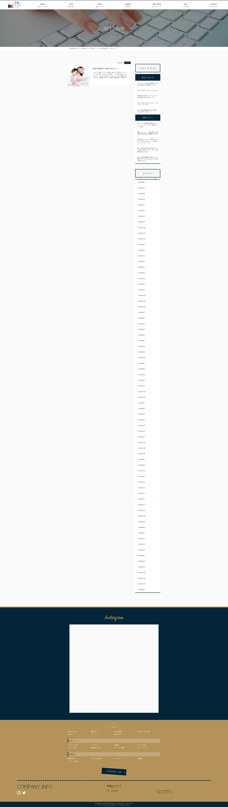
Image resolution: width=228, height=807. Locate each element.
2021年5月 (141, 482)
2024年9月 (141, 312)
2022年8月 (141, 408)
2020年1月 (141, 567)
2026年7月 (141, 188)
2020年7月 (141, 538)
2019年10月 (141, 584)
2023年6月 (141, 369)
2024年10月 (141, 307)
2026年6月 (141, 193)
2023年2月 (141, 380)
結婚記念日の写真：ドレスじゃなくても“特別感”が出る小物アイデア (147, 96)
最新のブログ (147, 117)
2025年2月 (141, 284)
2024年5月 (141, 335)
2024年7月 (141, 323)
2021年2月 (141, 499)
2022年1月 (141, 437)
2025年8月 (141, 250)
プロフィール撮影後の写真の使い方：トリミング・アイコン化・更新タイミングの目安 (147, 125)
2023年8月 (141, 363)
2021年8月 (141, 465)
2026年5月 (141, 199)
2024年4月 (141, 340)
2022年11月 (141, 391)
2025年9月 (141, 244)
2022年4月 (141, 425)
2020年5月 (141, 544)
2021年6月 (141, 476)
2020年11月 (141, 516)
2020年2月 (141, 561)
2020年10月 (141, 521)
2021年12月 (141, 442)
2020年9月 (141, 527)
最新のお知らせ (148, 77)
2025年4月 (141, 273)
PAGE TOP (114, 727)
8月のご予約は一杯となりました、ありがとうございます (147, 103)
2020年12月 (141, 510)
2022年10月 (141, 397)
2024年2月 (141, 346)
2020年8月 (141, 533)
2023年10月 (141, 357)
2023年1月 (141, 386)
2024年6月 (141, 329)
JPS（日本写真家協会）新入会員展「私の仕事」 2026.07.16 (146, 111)
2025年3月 (141, 278)
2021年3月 (141, 493)
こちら (169, 793)
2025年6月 (141, 261)
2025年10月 (141, 239)
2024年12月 (141, 295)
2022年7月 (141, 414)
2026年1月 (141, 222)
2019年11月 (141, 578)
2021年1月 (141, 505)
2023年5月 (141, 374)
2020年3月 (141, 555)
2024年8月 (141, 318)
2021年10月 (141, 454)
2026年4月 (141, 205)
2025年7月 (141, 256)
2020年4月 (141, 550)
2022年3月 (141, 431)
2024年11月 (141, 301)
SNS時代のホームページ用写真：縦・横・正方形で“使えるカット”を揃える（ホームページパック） (147, 141)
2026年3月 (141, 210)
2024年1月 (141, 352)
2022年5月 (141, 420)
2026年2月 (141, 216)
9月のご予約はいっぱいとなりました (147, 90)
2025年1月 (141, 290)
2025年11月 (141, 233)
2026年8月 (141, 182)
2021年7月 (141, 471)
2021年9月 (141, 459)
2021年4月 (141, 488)
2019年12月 (141, 572)
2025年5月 (141, 267)
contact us (114, 771)
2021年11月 (141, 448)
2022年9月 (141, 403)
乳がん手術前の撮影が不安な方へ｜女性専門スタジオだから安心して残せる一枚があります (147, 159)
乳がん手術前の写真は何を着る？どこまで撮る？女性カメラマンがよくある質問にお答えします (147, 150)
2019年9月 (141, 589)
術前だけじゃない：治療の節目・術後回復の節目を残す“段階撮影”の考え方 (147, 133)
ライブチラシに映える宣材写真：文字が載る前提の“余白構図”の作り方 (147, 84)
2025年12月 (141, 227)
